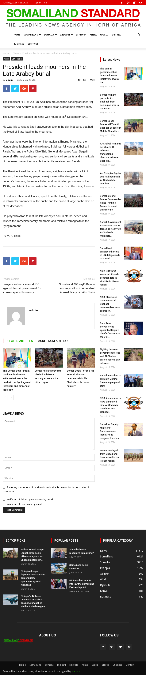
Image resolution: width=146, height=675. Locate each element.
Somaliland (31, 34)
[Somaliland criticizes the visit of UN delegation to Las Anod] (133, 253)
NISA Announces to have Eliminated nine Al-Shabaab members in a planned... (110, 405)
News (16, 53)
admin (9, 79)
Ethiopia (81, 34)
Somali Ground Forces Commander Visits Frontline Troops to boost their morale (110, 203)
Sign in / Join (40, 2)
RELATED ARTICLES (19, 341)
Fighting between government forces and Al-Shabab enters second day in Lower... (110, 356)
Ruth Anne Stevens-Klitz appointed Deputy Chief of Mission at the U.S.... (110, 330)
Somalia (49, 34)
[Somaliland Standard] (73, 17)
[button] (138, 35)
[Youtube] (140, 2)
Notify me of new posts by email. (24, 504)
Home (16, 34)
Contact (33, 43)
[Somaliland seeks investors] (59, 568)
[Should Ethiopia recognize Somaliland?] (59, 553)
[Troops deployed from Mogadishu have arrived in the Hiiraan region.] (133, 455)
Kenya (93, 34)
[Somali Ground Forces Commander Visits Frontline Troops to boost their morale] (133, 200)
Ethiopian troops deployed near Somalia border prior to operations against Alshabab (33, 578)
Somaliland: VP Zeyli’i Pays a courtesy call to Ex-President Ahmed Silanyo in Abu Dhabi (77, 288)
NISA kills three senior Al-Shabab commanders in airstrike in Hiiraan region (109, 278)
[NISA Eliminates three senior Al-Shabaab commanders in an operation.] (133, 302)
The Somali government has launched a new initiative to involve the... (110, 75)
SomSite (75, 671)
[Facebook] (122, 2)
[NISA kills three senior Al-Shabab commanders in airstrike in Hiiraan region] (133, 275)
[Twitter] (134, 2)
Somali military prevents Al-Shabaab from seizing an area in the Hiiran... (109, 102)
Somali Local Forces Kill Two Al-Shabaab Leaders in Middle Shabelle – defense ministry (80, 378)
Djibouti (65, 34)
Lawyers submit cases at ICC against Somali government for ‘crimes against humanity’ (22, 288)
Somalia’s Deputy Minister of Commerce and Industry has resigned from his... (110, 431)
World (104, 34)
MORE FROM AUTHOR (52, 341)
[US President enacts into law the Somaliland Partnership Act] (59, 584)
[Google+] (128, 2)
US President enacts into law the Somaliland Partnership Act (81, 584)
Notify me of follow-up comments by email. (30, 499)
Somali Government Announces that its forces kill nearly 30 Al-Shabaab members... (110, 229)
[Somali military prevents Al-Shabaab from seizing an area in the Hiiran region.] (49, 358)
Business (18, 43)
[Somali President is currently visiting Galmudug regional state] (133, 380)
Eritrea (116, 34)
